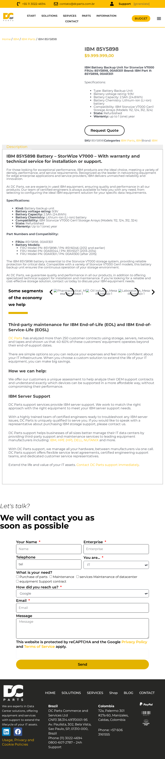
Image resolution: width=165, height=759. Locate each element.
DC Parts (15, 338)
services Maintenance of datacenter (108, 577)
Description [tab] (16, 147)
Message (24, 616)
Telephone (25, 557)
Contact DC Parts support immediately (107, 465)
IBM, (53, 440)
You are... (92, 557)
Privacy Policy (134, 642)
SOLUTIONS (49, 15)
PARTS (86, 15)
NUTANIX (91, 440)
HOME (50, 693)
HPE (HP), (65, 440)
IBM (16, 39)
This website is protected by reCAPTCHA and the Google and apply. (81, 644)
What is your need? (34, 572)
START (31, 15)
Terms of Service (39, 646)
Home (6, 39)
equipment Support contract (43, 581)
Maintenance (63, 577)
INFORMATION (106, 15)
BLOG (128, 693)
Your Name (27, 542)
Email (22, 600)
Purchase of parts (33, 577)
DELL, (78, 440)
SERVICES (69, 15)
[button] (159, 18)
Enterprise (94, 542)
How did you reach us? (37, 587)
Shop (113, 693)
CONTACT (71, 21)
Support (125, 4)
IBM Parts (28, 39)
